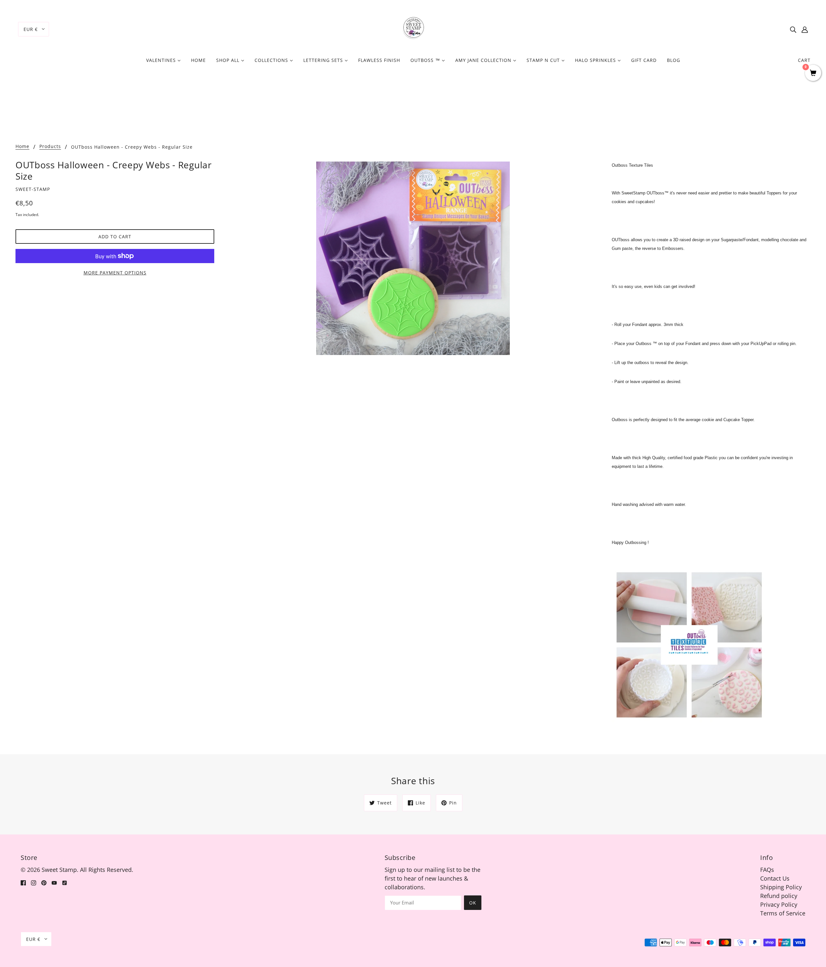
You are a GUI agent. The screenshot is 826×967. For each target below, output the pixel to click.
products (50, 146)
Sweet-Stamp (32, 189)
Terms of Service (782, 913)
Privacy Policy (778, 904)
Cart (804, 60)
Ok (472, 903)
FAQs (767, 869)
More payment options (115, 273)
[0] (813, 73)
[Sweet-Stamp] (413, 28)
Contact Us (775, 878)
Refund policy (778, 896)
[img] (793, 29)
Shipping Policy (781, 887)
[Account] (805, 29)
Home (22, 146)
